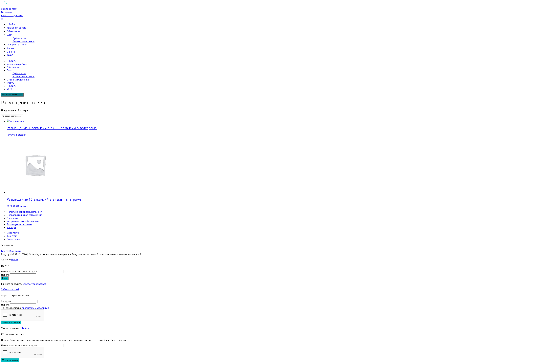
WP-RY (14, 259)
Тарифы (11, 227)
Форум (10, 48)
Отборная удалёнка (17, 44)
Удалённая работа (16, 27)
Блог (9, 34)
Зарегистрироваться (34, 283)
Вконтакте (13, 232)
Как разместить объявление (23, 221)
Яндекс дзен (13, 239)
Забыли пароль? (10, 289)
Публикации (19, 38)
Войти (25, 328)
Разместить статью (23, 41)
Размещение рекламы (19, 224)
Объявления (13, 31)
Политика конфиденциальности (25, 211)
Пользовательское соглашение (24, 214)
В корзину (20, 134)
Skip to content (9, 8)
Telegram (12, 236)
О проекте (12, 218)
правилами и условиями (35, 307)
